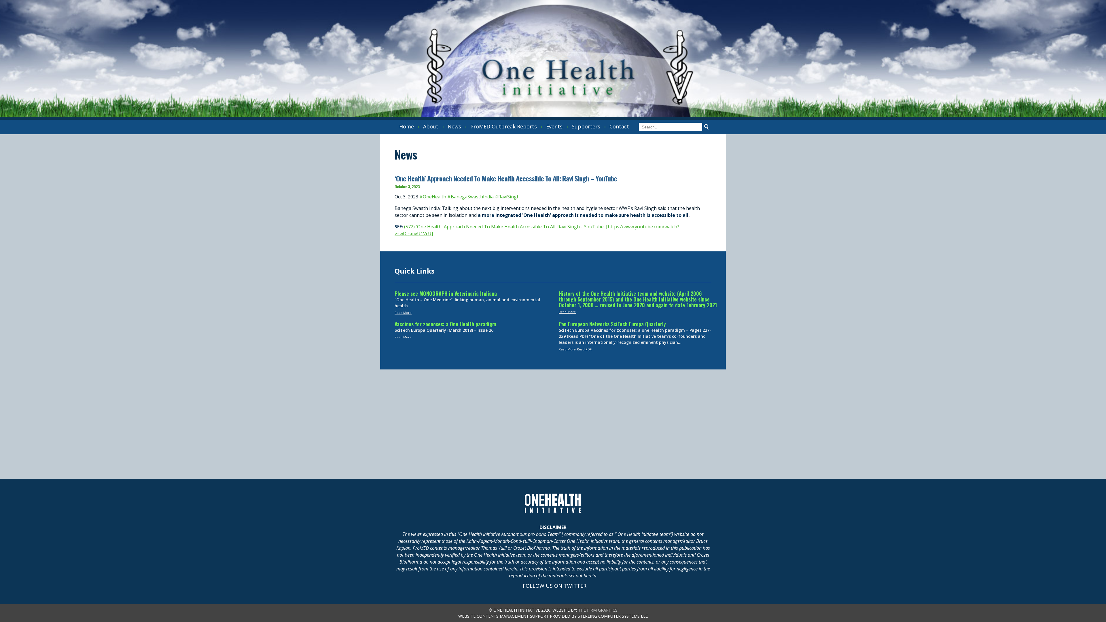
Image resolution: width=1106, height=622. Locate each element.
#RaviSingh (507, 197)
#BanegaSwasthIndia (470, 197)
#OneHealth (432, 197)
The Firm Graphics (598, 610)
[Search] (706, 127)
